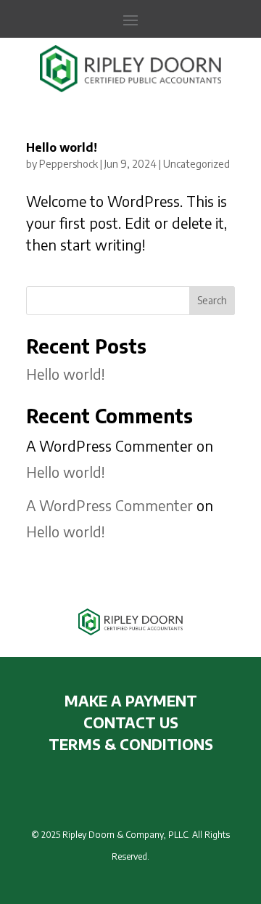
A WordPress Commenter (109, 505)
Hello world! (61, 147)
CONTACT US (130, 722)
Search (212, 300)
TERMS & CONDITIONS (131, 744)
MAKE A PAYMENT (131, 700)
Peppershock (68, 164)
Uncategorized (196, 164)
